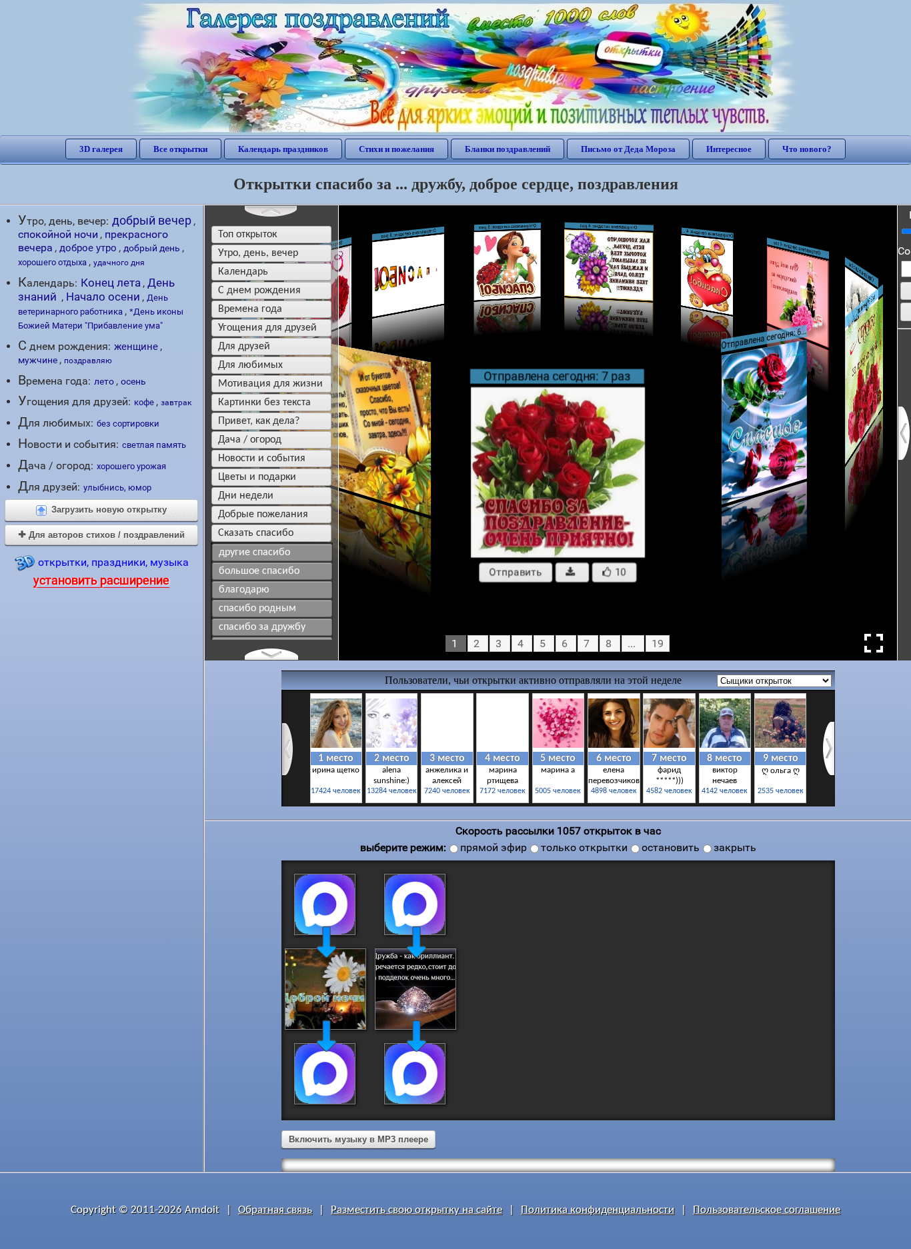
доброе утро (88, 248)
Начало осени (103, 296)
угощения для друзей (267, 328)
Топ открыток (247, 234)
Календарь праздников (283, 149)
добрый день (151, 248)
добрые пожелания (263, 514)
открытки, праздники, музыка (111, 571)
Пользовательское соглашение (766, 1210)
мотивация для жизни (270, 384)
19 (658, 643)
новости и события (261, 458)
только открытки (584, 847)
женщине (136, 347)
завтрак (176, 402)
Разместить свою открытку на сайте (416, 1210)
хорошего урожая (131, 466)
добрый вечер (151, 220)
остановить (671, 847)
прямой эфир (493, 847)
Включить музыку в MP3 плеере (358, 1139)
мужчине (37, 360)
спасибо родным (257, 608)
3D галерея (101, 149)
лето (104, 381)
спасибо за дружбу (262, 627)
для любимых (250, 365)
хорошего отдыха (52, 262)
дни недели (245, 496)
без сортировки (128, 424)
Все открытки (180, 149)
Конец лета (111, 282)
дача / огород (249, 440)
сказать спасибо (255, 533)
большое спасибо (259, 571)
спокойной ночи (58, 234)
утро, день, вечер (258, 253)
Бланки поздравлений (507, 149)
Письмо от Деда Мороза (628, 149)
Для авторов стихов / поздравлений (102, 535)
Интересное (729, 149)
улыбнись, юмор (117, 488)
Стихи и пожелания (396, 149)
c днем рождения (259, 290)
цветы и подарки (257, 477)
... (632, 643)
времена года (250, 309)
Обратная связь (275, 1210)
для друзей (244, 346)
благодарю (244, 590)
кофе (144, 402)
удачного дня (119, 262)
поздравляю (88, 360)
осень (133, 381)
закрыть (735, 847)
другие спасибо (254, 552)
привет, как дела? (258, 421)
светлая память (154, 445)
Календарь (243, 272)
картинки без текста (264, 402)
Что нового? (807, 149)
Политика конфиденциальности (597, 1210)
